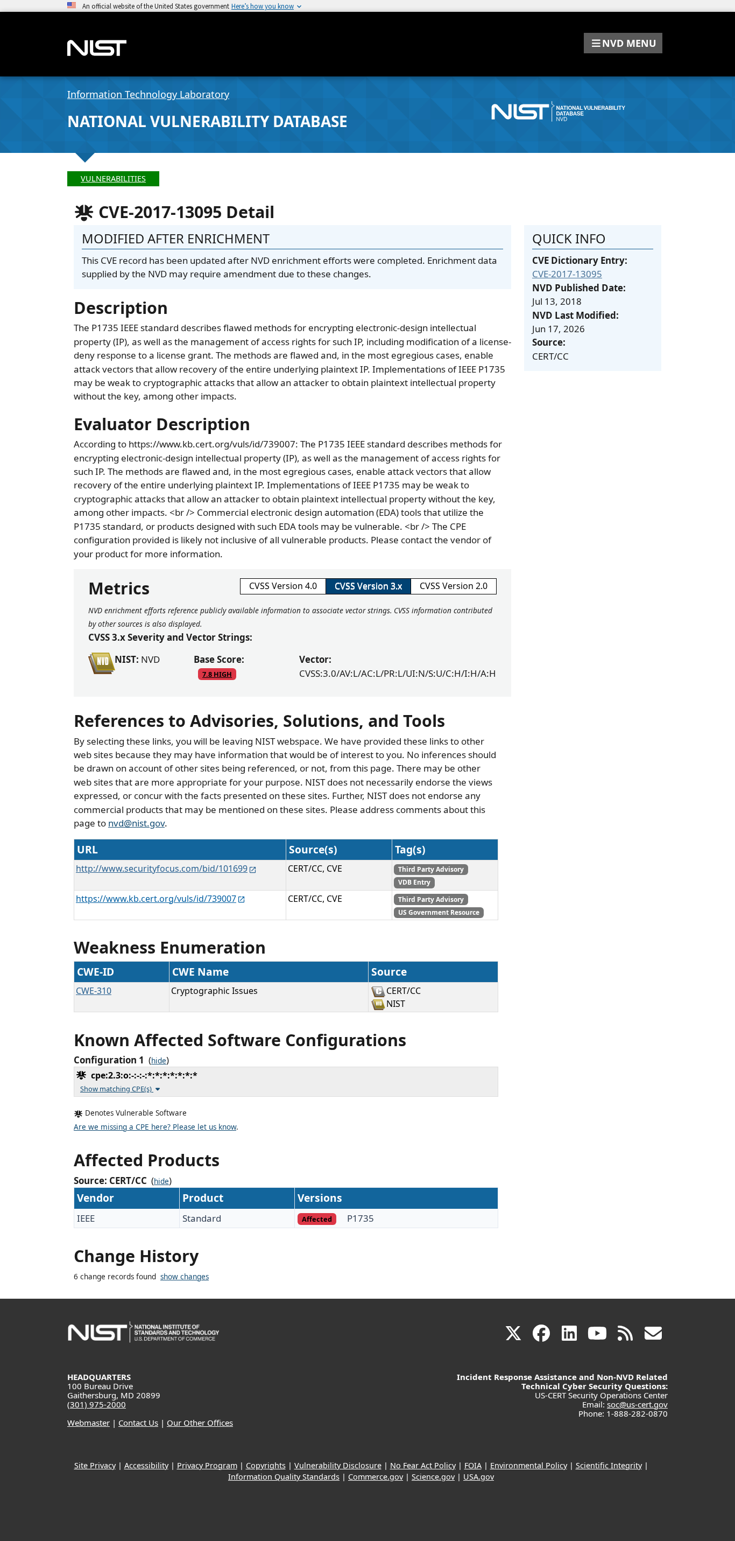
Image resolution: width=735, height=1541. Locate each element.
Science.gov (433, 1477)
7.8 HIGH (217, 674)
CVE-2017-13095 (567, 274)
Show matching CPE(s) (116, 1089)
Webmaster (88, 1422)
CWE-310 (93, 991)
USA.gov (478, 1477)
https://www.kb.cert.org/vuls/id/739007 (156, 899)
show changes (184, 1276)
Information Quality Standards (284, 1477)
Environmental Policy (528, 1465)
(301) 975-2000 (96, 1404)
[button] (623, 43)
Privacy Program (207, 1465)
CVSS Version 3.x (368, 586)
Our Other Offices (200, 1422)
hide (158, 1061)
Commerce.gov (375, 1477)
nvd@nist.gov (136, 823)
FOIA (473, 1465)
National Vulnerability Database (207, 121)
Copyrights (266, 1465)
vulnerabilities (113, 178)
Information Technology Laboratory (148, 94)
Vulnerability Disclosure (337, 1465)
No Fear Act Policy (423, 1465)
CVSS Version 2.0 (453, 586)
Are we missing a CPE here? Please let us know (155, 1127)
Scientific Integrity (609, 1465)
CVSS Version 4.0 (283, 586)
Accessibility (146, 1465)
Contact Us (138, 1422)
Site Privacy (95, 1465)
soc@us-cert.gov (637, 1404)
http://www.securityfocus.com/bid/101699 (162, 868)
